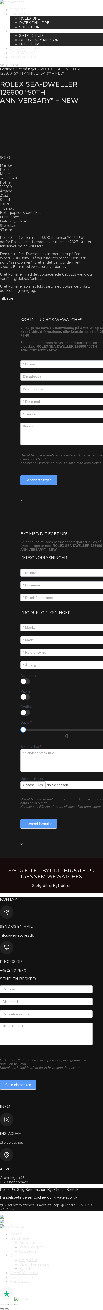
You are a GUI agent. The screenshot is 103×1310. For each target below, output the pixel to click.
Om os (59, 1190)
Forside (18, 10)
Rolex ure (29, 18)
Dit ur (16, 31)
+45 (13, 970)
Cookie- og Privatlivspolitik (55, 1197)
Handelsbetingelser (16, 1197)
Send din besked (18, 1085)
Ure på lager (23, 14)
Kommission (35, 1190)
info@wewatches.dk (17, 935)
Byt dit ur (29, 44)
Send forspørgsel (38, 480)
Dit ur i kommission (39, 40)
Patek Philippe (34, 23)
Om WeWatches (25, 48)
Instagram (11, 1134)
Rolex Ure (8, 1190)
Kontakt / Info (24, 53)
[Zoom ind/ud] (2, 1304)
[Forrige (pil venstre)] (2, 1309)
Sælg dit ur (31, 35)
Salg (20, 1190)
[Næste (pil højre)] (7, 1309)
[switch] (25, 681)
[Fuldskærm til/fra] (7, 1304)
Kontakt (73, 1190)
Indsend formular (38, 824)
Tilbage (7, 298)
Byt (50, 1190)
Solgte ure (30, 27)
